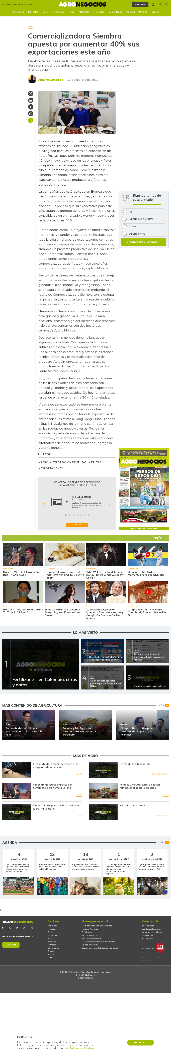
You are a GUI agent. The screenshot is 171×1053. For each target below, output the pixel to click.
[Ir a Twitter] (9, 928)
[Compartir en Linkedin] (30, 100)
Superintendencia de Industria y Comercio (100, 948)
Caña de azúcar (160, 774)
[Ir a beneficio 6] (85, 515)
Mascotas (33, 11)
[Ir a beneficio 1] (65, 515)
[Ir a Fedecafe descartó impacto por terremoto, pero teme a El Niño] (16, 791)
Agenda (130, 11)
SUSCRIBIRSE (77, 525)
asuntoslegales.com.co (151, 929)
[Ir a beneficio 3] (73, 515)
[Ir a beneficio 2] (69, 515)
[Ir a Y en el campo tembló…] (103, 812)
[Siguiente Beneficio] (110, 504)
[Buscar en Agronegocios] (166, 4)
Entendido (140, 1042)
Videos (155, 11)
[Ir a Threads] (32, 928)
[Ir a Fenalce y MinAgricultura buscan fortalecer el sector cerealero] (103, 791)
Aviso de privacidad (90, 935)
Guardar (30, 120)
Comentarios (115, 11)
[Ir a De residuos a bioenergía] (103, 770)
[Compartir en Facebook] (30, 107)
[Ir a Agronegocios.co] (17, 922)
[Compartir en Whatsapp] (30, 113)
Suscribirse (11, 945)
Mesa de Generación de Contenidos (97, 926)
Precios (143, 11)
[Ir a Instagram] (24, 928)
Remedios (99, 11)
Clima (46, 11)
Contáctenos (87, 932)
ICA (80, 815)
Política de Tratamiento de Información (98, 942)
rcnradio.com (147, 938)
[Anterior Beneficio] (45, 504)
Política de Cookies (90, 945)
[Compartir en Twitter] (30, 93)
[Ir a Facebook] (2, 928)
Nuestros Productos (90, 929)
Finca (71, 11)
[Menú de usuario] (153, 4)
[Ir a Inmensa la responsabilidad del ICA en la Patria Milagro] (16, 812)
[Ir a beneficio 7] (88, 515)
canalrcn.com (147, 935)
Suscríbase (140, 4)
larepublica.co (148, 926)
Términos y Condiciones (92, 938)
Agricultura (18, 11)
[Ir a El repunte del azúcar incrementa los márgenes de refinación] (16, 770)
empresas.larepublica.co (152, 932)
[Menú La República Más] (160, 4)
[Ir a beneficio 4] (77, 515)
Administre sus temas (143, 241)
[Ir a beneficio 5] (81, 515)
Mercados (84, 11)
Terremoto (162, 815)
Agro (79, 774)
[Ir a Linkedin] (17, 928)
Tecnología (58, 11)
